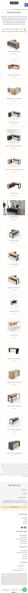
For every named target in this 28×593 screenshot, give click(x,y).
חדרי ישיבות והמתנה (22, 552)
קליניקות (25, 556)
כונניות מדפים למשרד (21, 539)
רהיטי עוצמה (24, 9)
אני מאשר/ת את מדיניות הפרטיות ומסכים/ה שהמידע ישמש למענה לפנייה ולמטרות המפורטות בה (14, 502)
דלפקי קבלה (24, 537)
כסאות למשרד (23, 543)
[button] (26, 5)
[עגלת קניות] (2, 3)
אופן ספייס (24, 558)
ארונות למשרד (23, 541)
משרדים (25, 554)
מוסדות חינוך (23, 550)
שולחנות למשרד (16, 9)
